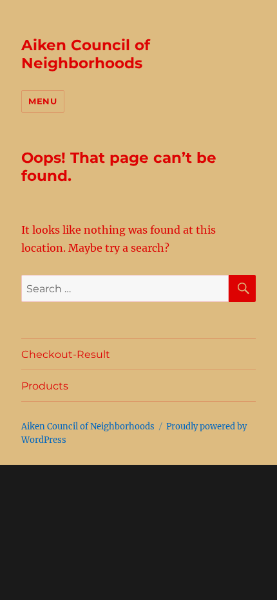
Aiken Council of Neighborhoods (85, 54)
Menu (42, 101)
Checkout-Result (65, 354)
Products (44, 386)
